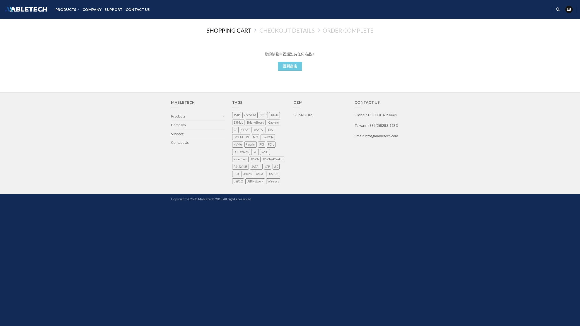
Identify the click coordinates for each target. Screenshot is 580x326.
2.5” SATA (250, 115)
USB (236, 174)
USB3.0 (260, 174)
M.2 (255, 137)
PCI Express (241, 152)
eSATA (258, 130)
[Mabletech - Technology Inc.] (26, 9)
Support (113, 9)
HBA (270, 130)
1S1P (237, 115)
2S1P (263, 115)
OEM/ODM (303, 115)
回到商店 (290, 66)
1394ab (238, 122)
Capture (273, 122)
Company (92, 9)
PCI (261, 144)
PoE (255, 152)
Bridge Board (255, 122)
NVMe (238, 144)
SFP (267, 166)
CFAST (245, 130)
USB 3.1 (274, 174)
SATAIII (256, 166)
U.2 (276, 166)
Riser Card (240, 159)
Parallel (250, 144)
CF (235, 130)
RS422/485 (240, 166)
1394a (274, 115)
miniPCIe (267, 137)
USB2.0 (247, 174)
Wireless (273, 181)
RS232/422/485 (273, 159)
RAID (264, 152)
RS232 (255, 159)
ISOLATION (241, 137)
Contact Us (138, 9)
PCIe (271, 144)
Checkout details (287, 30)
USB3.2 (238, 181)
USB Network (255, 181)
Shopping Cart (228, 30)
